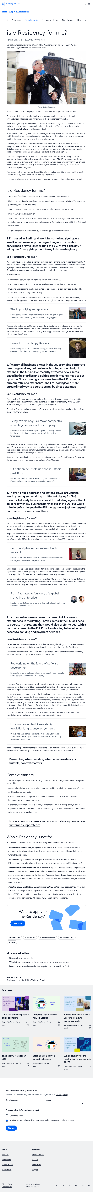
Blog (11, 12)
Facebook (11, 980)
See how (18, 923)
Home (4, 12)
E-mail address (12, 1100)
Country (49, 1100)
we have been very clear (35, 123)
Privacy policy (61, 1094)
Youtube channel (61, 962)
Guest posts (67, 20)
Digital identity (31, 20)
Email (42, 980)
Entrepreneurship (47, 938)
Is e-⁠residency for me (23, 12)
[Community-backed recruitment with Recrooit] (46, 554)
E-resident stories (50, 20)
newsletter (29, 958)
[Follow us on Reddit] (83, 1185)
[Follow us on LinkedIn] (89, 1185)
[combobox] (46, 1103)
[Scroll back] (7, 20)
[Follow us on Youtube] (76, 1185)
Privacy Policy (7, 1184)
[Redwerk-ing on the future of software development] (46, 669)
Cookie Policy (7, 1187)
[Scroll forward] (85, 20)
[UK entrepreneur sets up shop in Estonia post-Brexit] (46, 474)
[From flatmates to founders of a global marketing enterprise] (46, 599)
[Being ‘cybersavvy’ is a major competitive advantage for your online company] (46, 428)
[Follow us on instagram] (70, 1185)
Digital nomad (14, 938)
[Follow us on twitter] (57, 1185)
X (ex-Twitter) (32, 980)
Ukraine (12, 942)
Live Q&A (64, 966)
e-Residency (30, 938)
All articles (16, 20)
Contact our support (32, 1187)
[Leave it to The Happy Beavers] (46, 348)
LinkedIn (20, 980)
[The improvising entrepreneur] (46, 313)
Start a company (66, 938)
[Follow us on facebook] (63, 1185)
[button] (89, 4)
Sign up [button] (11, 1128)
